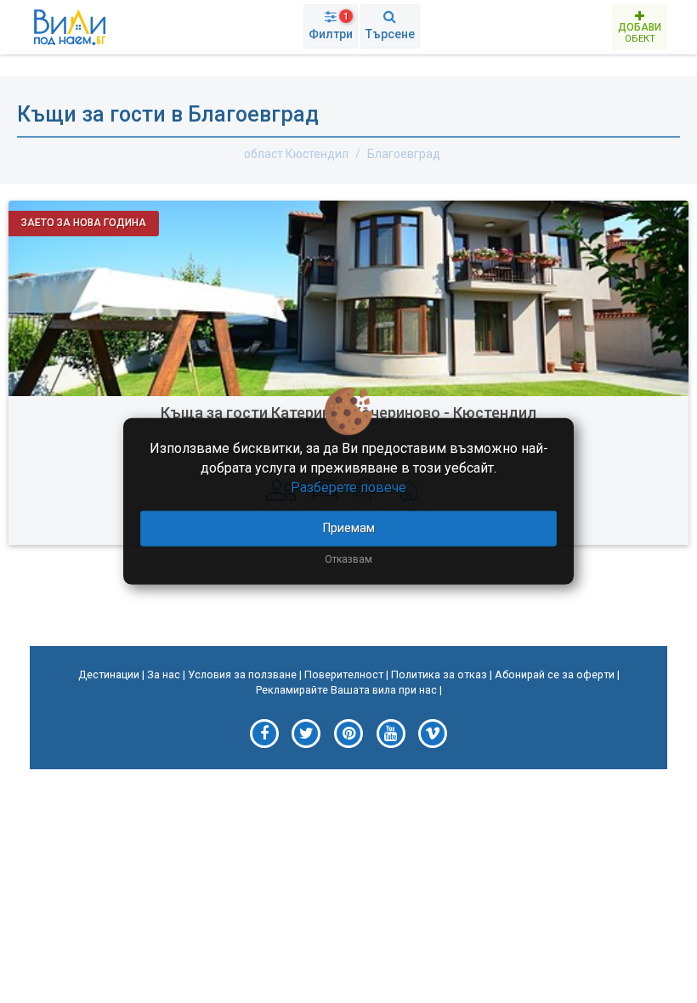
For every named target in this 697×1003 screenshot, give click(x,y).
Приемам (349, 527)
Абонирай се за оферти (555, 674)
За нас (163, 674)
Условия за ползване (242, 674)
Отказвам (348, 558)
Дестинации (108, 674)
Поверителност (343, 674)
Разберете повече (348, 487)
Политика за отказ (439, 674)
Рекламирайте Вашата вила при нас (346, 689)
